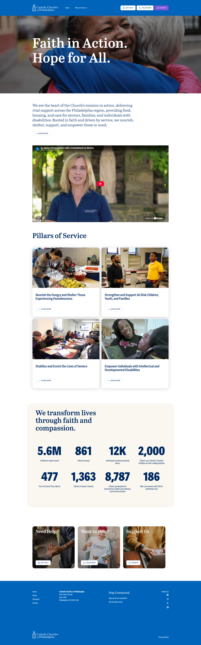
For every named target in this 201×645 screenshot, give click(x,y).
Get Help (129, 8)
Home (34, 592)
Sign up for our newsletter (118, 598)
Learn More (43, 134)
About (67, 8)
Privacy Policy (163, 637)
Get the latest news (116, 602)
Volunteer (146, 8)
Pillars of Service (80, 8)
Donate (163, 8)
